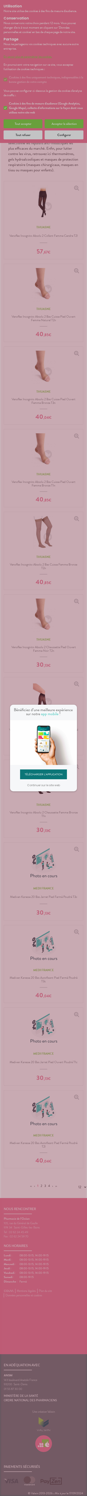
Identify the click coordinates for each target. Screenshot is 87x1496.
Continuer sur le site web (43, 785)
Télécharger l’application (43, 774)
